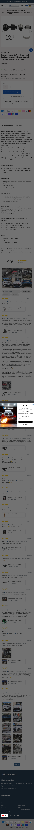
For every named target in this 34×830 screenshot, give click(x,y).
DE (5, 815)
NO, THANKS (25, 424)
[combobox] (4, 815)
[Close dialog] (33, 404)
